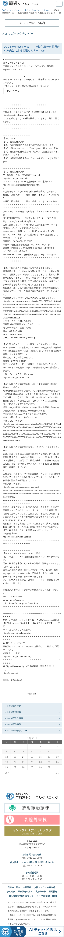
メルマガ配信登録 (12, 712)
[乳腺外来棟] (32, 820)
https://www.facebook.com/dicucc (18, 115)
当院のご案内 (13, 887)
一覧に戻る (32, 694)
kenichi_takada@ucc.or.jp (23, 337)
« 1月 (7, 773)
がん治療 (11, 891)
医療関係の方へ (25, 891)
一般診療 (27, 887)
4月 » (57, 774)
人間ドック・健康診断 (44, 887)
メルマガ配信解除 (12, 724)
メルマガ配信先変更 (13, 718)
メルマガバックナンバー (15, 730)
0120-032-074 (35, 865)
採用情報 (53, 891)
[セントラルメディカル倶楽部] (32, 831)
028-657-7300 (35, 858)
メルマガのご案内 (12, 706)
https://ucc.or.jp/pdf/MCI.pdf (16, 377)
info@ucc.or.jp (17, 600)
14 (23, 757)
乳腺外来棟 (41, 891)
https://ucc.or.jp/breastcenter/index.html (21, 185)
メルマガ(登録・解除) (47, 896)
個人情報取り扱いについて (21, 896)
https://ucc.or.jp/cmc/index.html (23, 603)
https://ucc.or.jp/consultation (16, 178)
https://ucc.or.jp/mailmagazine (17, 537)
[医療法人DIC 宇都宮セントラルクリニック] (32, 796)
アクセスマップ (32, 847)
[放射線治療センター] (32, 808)
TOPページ (13, 90)
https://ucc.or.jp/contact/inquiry (17, 656)
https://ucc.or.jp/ (10, 673)
